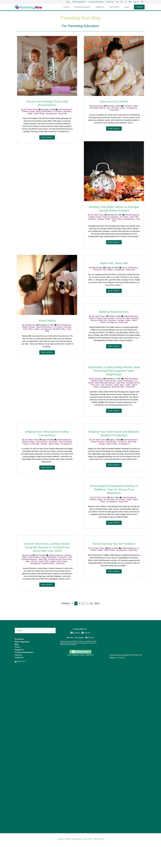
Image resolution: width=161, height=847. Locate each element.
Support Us (19, 650)
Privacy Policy (87, 839)
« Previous (65, 603)
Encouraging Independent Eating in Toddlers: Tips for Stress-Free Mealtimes (114, 489)
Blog (16, 644)
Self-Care (114, 108)
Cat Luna (28, 555)
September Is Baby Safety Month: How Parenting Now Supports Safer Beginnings (114, 371)
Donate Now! (82, 651)
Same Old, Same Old (114, 263)
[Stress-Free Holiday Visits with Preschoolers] (47, 66)
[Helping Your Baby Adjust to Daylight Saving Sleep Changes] (114, 171)
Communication (108, 318)
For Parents (57, 111)
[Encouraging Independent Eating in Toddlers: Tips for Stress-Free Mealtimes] (114, 479)
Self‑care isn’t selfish (114, 101)
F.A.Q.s (17, 647)
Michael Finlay (98, 106)
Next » (97, 603)
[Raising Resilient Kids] (114, 305)
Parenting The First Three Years (60, 559)
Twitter (71, 638)
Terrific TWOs (28, 329)
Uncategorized (51, 113)
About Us (18, 655)
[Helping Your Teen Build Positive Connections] (47, 425)
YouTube (90, 638)
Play (108, 108)
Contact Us (19, 657)
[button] (139, 7)
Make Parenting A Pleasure (105, 383)
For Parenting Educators (24, 652)
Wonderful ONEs (59, 329)
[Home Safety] (47, 285)
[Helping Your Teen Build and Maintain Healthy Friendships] (114, 425)
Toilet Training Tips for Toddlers (113, 543)
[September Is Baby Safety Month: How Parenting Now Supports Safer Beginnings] (114, 360)
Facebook (76, 633)
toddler (29, 113)
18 (91, 603)
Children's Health (28, 111)
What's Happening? (22, 642)
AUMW (101, 839)
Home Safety (47, 320)
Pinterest (86, 633)
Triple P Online (39, 113)
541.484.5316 (120, 658)
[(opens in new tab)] (23, 743)
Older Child (134, 217)
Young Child (62, 113)
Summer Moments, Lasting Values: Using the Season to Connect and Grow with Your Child (47, 547)
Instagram (80, 638)
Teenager (100, 219)
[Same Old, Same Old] (114, 256)
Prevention (67, 111)
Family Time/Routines (44, 111)
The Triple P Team (31, 109)
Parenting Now (30, 325)
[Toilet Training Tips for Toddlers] (114, 537)
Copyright (61, 839)
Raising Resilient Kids (114, 311)
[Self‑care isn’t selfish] (114, 66)
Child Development (65, 109)
